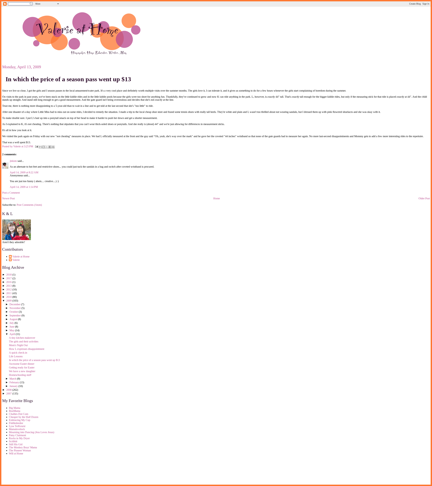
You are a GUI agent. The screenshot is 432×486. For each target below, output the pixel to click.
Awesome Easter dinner (21, 363)
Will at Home (16, 453)
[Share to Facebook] (50, 147)
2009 (9, 300)
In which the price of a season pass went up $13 (68, 79)
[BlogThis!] (43, 147)
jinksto (13, 160)
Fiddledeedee (16, 423)
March (13, 378)
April (12, 334)
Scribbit (13, 441)
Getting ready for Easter (21, 367)
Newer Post (8, 198)
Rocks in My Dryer (19, 438)
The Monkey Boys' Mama (23, 447)
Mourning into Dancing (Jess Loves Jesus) (31, 432)
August (13, 319)
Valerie (16, 259)
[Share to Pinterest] (53, 147)
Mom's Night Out (18, 345)
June (12, 326)
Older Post (424, 198)
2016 (9, 282)
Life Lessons (16, 356)
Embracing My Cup (19, 420)
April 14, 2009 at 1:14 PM (24, 186)
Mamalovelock (17, 429)
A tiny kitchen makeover (22, 337)
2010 (9, 296)
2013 (9, 285)
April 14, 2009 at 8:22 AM (24, 172)
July (12, 322)
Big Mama (14, 407)
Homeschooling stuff (20, 374)
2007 (9, 393)
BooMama (14, 410)
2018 (9, 274)
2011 (9, 293)
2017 (9, 278)
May (12, 330)
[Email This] (40, 147)
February (14, 382)
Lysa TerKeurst (17, 426)
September (15, 315)
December (15, 304)
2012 (9, 289)
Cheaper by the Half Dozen (23, 417)
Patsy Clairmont (17, 435)
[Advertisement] (17, 470)
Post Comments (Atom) (29, 204)
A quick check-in (18, 352)
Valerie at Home (21, 256)
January (13, 386)
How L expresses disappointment (26, 348)
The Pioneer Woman (20, 450)
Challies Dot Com (18, 414)
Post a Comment (11, 192)
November (15, 308)
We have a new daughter (22, 371)
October (14, 311)
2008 (9, 389)
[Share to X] (46, 147)
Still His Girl (15, 444)
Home (216, 198)
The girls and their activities (23, 341)
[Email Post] (36, 146)
